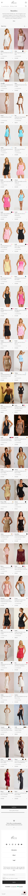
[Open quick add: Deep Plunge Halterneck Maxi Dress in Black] (8, 759)
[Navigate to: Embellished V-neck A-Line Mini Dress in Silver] (21, 586)
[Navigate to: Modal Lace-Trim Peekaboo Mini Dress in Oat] (21, 103)
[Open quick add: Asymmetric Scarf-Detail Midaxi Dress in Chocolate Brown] (22, 759)
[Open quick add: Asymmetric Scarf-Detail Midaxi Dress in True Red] (8, 791)
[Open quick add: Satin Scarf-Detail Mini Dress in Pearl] (11, 51)
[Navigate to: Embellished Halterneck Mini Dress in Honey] (21, 425)
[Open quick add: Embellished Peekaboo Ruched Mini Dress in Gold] (11, 534)
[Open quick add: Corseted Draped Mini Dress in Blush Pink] (11, 566)
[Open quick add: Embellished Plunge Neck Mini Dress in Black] (12, 469)
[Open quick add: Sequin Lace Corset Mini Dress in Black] (11, 179)
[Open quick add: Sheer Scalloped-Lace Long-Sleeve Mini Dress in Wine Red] (22, 566)
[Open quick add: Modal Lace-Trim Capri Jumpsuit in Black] (24, 727)
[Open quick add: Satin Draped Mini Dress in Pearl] (22, 51)
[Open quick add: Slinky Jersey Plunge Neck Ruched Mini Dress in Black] (10, 437)
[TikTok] (15, 844)
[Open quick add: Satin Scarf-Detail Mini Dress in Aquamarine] (11, 147)
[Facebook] (6, 844)
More (14, 21)
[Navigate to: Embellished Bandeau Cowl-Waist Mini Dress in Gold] (7, 360)
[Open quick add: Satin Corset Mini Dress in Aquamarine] (25, 147)
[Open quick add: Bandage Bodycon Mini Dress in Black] (11, 308)
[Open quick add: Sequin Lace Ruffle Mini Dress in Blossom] (25, 179)
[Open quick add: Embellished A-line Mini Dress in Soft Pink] (11, 662)
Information (14, 850)
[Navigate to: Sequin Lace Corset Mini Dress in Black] (7, 167)
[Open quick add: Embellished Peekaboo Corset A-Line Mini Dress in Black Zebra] (26, 534)
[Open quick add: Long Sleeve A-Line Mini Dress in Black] (25, 501)
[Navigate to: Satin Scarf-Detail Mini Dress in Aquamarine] (7, 135)
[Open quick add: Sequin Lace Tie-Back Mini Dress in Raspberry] (11, 212)
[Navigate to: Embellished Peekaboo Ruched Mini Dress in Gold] (7, 521)
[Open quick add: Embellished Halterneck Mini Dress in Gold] (25, 469)
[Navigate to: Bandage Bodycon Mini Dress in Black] (7, 296)
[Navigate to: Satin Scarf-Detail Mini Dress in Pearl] (7, 38)
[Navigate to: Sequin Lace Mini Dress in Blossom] (21, 328)
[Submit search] (26, 6)
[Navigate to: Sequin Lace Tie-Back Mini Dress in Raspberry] (7, 199)
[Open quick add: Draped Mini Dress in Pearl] (11, 115)
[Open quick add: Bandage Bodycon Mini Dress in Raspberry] (25, 308)
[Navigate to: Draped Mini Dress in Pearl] (7, 103)
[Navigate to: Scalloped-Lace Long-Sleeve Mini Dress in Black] (21, 393)
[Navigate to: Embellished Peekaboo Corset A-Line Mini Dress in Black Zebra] (21, 521)
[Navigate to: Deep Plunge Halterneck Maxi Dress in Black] (7, 747)
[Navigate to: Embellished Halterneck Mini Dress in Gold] (21, 457)
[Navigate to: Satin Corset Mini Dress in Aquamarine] (21, 135)
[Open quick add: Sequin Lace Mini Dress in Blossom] (25, 340)
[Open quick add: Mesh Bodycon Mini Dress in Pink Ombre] (25, 276)
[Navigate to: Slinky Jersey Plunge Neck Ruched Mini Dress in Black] (7, 425)
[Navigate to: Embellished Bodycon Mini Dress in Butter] (7, 264)
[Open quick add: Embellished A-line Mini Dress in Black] (11, 630)
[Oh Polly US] (14, 2)
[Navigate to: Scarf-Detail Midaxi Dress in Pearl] (7, 682)
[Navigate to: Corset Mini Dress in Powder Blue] (21, 360)
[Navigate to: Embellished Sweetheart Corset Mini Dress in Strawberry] (21, 650)
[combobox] (4, 878)
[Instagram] (12, 844)
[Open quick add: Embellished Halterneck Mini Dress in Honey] (26, 437)
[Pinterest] (18, 844)
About (14, 855)
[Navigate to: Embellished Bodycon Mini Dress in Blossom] (7, 232)
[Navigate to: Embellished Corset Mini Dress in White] (21, 71)
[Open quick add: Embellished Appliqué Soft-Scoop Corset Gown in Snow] (8, 727)
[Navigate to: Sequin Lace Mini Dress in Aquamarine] (21, 199)
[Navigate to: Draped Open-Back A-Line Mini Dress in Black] (21, 618)
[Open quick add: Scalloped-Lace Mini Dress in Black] (8, 340)
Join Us (14, 882)
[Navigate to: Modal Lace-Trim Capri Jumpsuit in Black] (21, 714)
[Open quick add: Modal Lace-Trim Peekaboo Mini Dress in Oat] (25, 115)
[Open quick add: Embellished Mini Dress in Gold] (12, 501)
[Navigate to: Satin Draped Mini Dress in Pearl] (21, 38)
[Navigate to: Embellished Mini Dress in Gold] (7, 489)
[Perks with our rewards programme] (14, 823)
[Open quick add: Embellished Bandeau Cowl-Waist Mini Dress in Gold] (11, 373)
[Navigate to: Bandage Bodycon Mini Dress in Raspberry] (21, 296)
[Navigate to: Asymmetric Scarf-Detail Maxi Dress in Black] (21, 779)
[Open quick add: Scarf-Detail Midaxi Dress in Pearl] (10, 695)
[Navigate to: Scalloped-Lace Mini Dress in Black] (7, 328)
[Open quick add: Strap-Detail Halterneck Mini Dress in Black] (12, 405)
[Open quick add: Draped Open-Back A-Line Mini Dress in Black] (26, 630)
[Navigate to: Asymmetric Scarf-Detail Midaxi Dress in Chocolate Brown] (21, 747)
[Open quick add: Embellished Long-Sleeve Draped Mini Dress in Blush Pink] (10, 598)
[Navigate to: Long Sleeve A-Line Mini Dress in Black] (21, 489)
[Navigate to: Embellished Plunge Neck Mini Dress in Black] (7, 457)
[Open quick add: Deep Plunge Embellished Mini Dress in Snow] (12, 83)
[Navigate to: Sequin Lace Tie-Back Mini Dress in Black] (21, 232)
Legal (14, 860)
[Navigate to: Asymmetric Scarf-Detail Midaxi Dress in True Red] (7, 779)
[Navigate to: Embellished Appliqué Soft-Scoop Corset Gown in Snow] (7, 714)
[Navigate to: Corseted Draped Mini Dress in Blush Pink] (7, 554)
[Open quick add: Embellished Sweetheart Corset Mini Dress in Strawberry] (26, 662)
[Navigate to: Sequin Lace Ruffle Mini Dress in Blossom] (21, 167)
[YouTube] (21, 844)
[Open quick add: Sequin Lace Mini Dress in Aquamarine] (25, 212)
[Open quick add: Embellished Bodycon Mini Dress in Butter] (11, 276)
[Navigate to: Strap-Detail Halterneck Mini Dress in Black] (7, 393)
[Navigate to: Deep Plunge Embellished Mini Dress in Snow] (7, 71)
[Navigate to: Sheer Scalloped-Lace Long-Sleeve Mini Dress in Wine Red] (21, 554)
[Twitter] (9, 844)
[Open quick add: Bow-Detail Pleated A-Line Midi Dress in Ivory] (26, 695)
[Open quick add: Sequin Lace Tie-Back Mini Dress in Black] (25, 244)
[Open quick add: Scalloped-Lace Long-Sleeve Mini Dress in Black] (22, 405)
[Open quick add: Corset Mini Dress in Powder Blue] (25, 373)
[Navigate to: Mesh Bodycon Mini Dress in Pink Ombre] (21, 264)
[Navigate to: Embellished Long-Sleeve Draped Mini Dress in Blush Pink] (7, 586)
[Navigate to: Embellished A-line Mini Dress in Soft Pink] (7, 650)
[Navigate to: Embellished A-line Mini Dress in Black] (7, 618)
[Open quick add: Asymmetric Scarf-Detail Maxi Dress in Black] (24, 791)
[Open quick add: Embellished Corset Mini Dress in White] (25, 83)
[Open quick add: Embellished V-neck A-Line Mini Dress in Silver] (26, 598)
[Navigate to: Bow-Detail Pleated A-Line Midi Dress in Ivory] (21, 682)
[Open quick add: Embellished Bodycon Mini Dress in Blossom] (11, 244)
